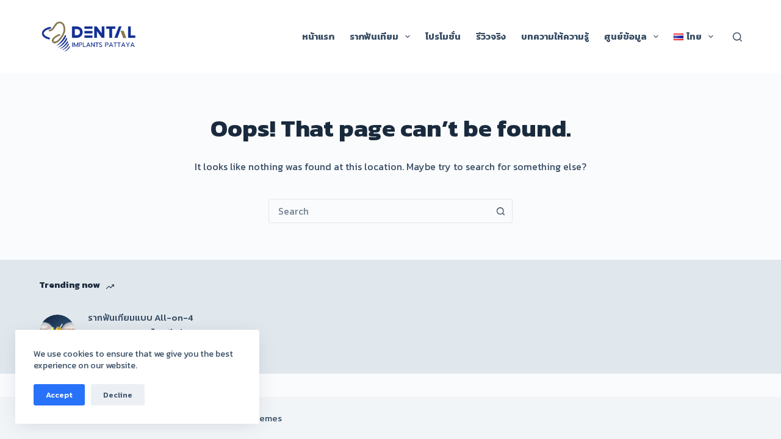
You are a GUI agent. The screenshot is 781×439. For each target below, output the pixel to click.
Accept (59, 395)
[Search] (737, 36)
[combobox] (379, 211)
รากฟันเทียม (374, 36)
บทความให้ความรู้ (555, 36)
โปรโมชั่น (443, 36)
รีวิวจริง (491, 36)
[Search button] (500, 211)
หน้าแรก (318, 36)
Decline (117, 395)
